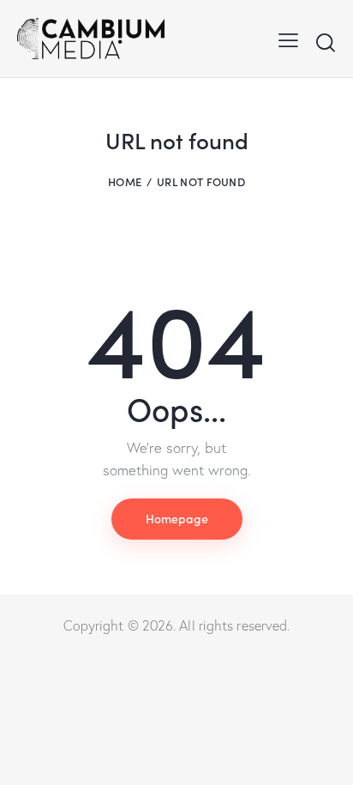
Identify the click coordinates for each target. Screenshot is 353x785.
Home (124, 181)
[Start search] (325, 42)
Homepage (177, 518)
